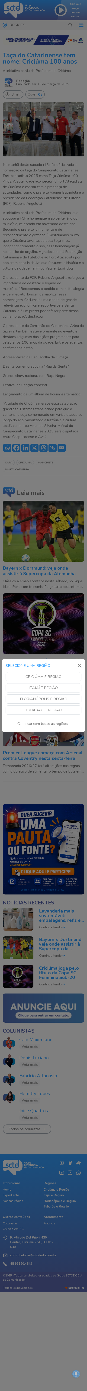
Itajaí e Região (43, 687)
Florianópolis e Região (43, 699)
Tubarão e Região (43, 710)
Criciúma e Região (43, 676)
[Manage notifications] (76, 1374)
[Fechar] (79, 665)
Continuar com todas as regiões (42, 723)
